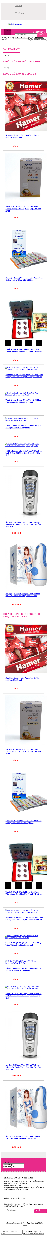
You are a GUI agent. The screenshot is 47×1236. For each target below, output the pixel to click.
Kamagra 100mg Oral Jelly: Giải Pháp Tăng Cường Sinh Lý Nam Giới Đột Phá (24, 279)
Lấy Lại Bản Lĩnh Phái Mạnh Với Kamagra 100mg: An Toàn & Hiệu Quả (23, 427)
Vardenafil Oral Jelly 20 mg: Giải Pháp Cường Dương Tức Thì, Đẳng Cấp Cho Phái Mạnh (23, 209)
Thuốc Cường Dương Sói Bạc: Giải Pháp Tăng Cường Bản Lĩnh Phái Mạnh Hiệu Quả (24, 350)
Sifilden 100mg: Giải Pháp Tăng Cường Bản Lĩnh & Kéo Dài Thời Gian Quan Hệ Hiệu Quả (23, 453)
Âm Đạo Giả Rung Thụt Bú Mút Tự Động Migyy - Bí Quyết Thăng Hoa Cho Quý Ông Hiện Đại (23, 524)
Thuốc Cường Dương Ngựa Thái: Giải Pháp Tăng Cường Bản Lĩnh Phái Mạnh (23, 401)
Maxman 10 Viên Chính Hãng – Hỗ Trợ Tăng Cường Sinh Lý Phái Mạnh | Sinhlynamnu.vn (24, 376)
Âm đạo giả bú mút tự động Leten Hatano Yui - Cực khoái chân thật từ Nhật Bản (23, 595)
